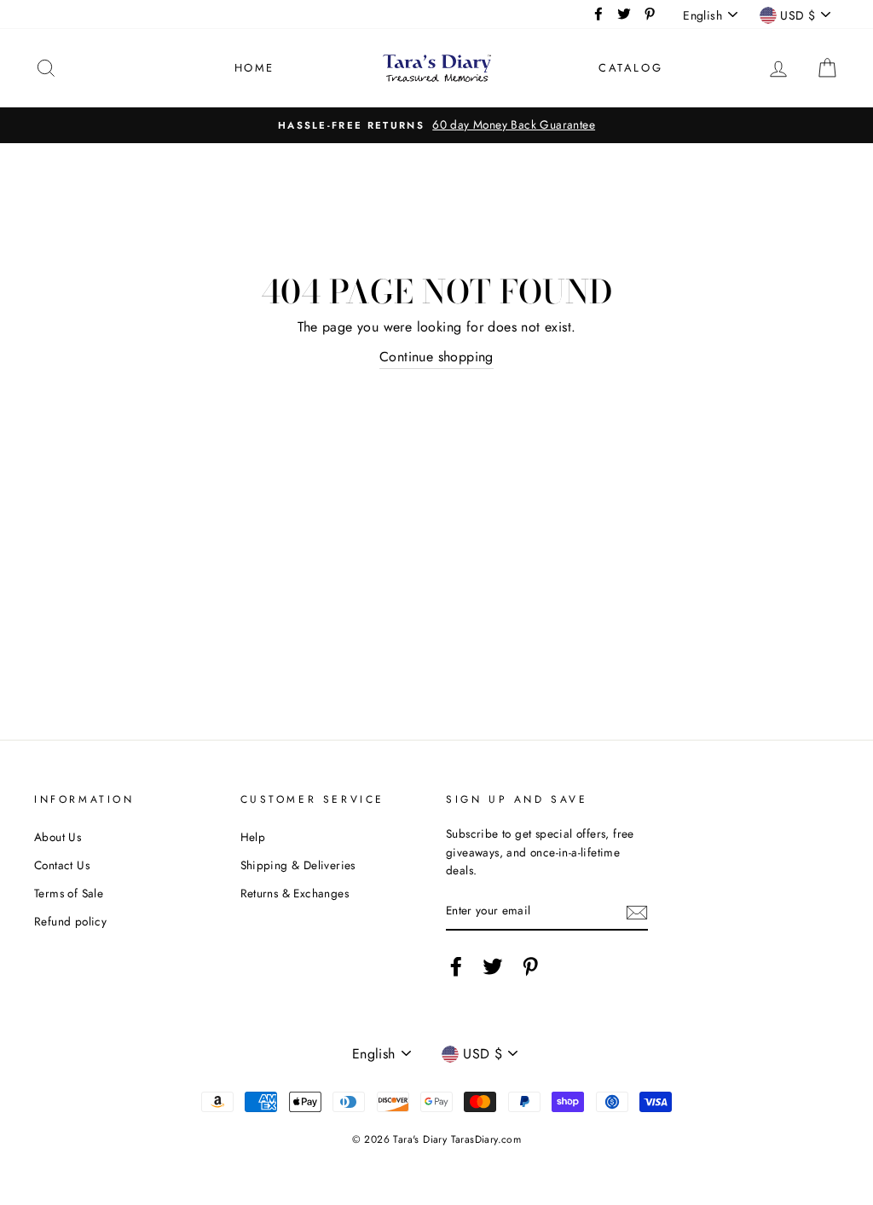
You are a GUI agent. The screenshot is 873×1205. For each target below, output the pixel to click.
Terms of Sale (68, 893)
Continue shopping (436, 356)
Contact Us (62, 864)
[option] (436, 125)
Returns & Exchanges (295, 893)
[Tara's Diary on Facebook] (456, 966)
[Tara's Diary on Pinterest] (530, 966)
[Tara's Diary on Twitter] (493, 966)
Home (254, 68)
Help (253, 836)
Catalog (630, 68)
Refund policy (70, 921)
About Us (57, 836)
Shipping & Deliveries (298, 864)
